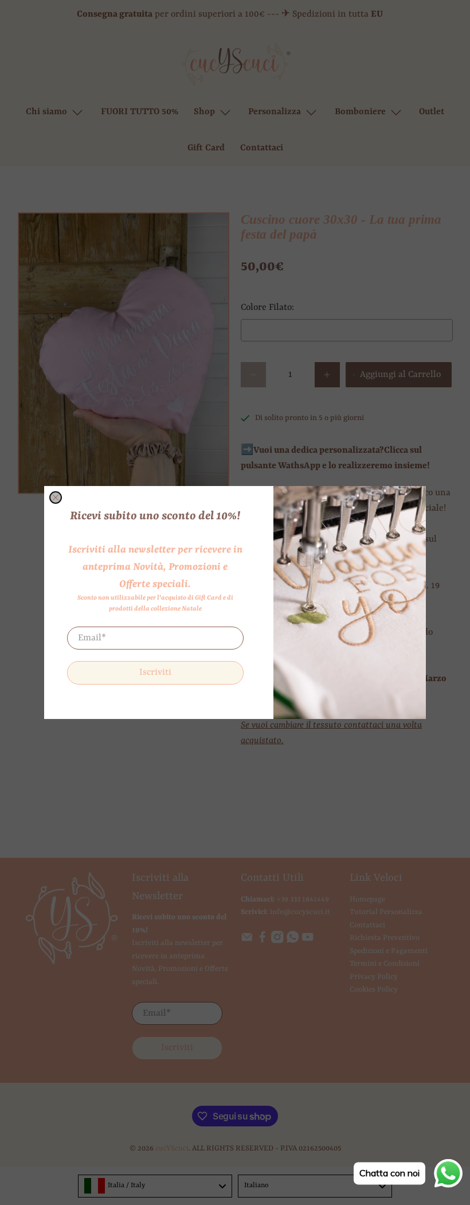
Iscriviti (155, 672)
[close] (55, 497)
